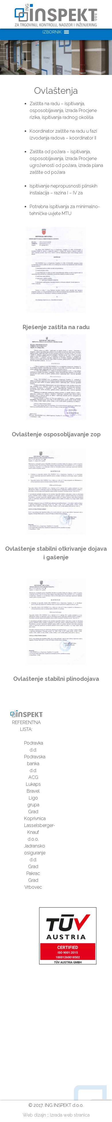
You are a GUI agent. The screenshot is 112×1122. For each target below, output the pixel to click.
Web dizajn (34, 1115)
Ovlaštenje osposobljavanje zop (56, 434)
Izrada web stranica (70, 1115)
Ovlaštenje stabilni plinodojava (56, 678)
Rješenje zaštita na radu (56, 327)
